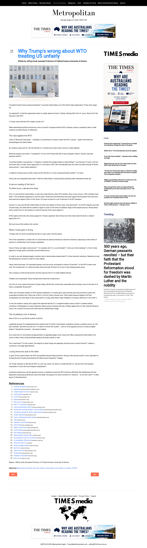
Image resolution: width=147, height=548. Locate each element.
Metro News (33, 3)
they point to (22, 148)
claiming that (70, 113)
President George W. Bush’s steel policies (28, 412)
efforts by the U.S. (29, 327)
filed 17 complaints (32, 154)
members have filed (21, 422)
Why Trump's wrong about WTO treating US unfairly (52, 53)
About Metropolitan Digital (68, 496)
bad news (17, 343)
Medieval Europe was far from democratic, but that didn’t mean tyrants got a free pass (120, 164)
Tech (79, 3)
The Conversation (59, 3)
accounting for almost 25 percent (65, 265)
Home (24, 3)
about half (73, 205)
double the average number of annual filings (59, 162)
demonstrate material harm (56, 256)
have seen (88, 375)
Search (122, 3)
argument (15, 113)
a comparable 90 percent (21, 287)
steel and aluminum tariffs (23, 407)
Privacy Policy (84, 496)
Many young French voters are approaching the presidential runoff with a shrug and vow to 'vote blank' (119, 188)
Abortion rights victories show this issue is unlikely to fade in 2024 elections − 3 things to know (120, 204)
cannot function (81, 343)
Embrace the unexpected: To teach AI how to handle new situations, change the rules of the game (120, 144)
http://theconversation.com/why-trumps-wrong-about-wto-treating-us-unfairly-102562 (47, 468)
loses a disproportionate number (63, 173)
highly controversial (29, 248)
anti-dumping (80, 248)
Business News (45, 3)
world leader (60, 248)
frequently (52, 358)
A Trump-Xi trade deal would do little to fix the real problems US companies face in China (120, 196)
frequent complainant (37, 366)
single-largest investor (51, 113)
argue (80, 140)
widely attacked (30, 167)
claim (34, 179)
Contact (53, 496)
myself (45, 127)
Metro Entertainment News (108, 3)
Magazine (71, 3)
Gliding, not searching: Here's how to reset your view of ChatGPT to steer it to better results (120, 180)
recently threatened (33, 105)
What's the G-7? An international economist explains (120, 151)
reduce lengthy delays (21, 445)
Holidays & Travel (89, 3)
